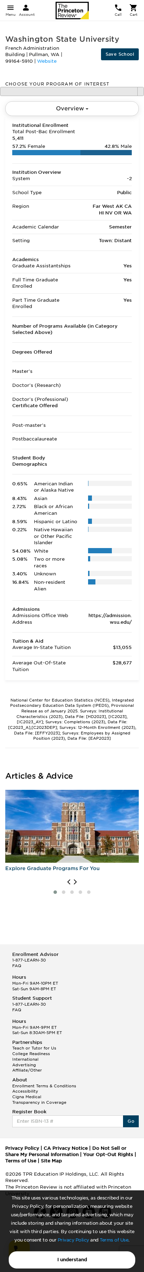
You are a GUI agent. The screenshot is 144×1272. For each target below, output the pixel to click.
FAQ (16, 965)
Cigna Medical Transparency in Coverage (39, 1099)
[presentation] (68, 882)
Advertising (24, 1064)
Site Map (51, 1160)
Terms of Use (114, 1240)
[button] (55, 892)
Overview (71, 108)
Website (47, 61)
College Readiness (31, 1053)
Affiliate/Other (27, 1070)
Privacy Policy (73, 1240)
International (25, 1059)
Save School (120, 54)
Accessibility (25, 1091)
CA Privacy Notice (66, 1148)
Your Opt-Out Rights (108, 1154)
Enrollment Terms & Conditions (44, 1085)
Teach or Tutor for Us (34, 1048)
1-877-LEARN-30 (29, 960)
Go (131, 1121)
